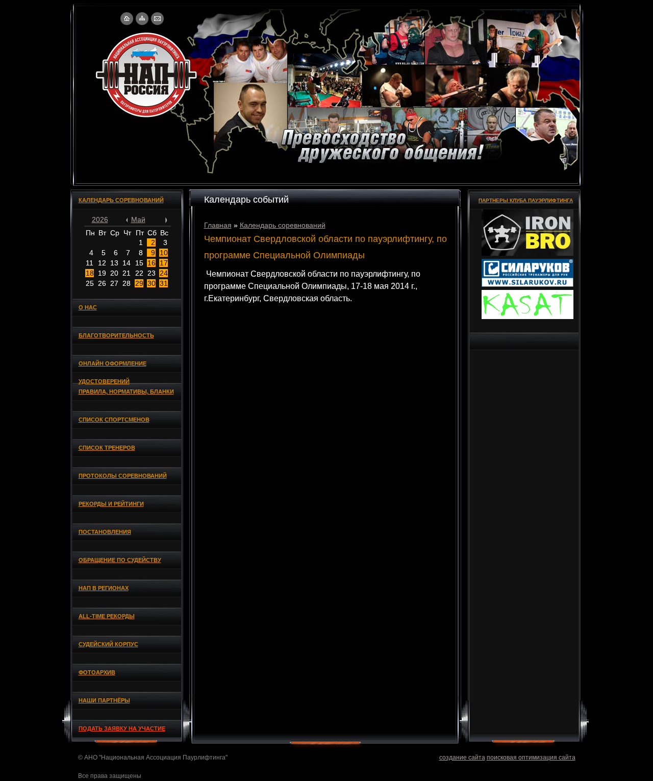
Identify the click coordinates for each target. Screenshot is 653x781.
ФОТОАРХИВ (97, 672)
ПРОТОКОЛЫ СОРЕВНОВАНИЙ (123, 476)
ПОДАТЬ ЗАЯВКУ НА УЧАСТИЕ (122, 728)
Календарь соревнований (282, 225)
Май (138, 219)
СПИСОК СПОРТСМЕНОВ (114, 420)
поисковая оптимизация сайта (531, 757)
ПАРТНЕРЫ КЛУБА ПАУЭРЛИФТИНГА (526, 200)
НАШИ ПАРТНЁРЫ (104, 700)
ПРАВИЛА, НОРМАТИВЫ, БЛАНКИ (126, 391)
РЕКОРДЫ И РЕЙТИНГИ (111, 504)
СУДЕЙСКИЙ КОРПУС (108, 644)
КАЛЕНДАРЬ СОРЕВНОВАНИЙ (121, 200)
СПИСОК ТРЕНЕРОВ (107, 448)
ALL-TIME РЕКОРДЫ (107, 616)
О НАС (88, 307)
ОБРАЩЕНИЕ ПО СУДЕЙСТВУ (120, 560)
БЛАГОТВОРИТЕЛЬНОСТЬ (116, 335)
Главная (218, 225)
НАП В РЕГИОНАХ (104, 588)
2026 (100, 219)
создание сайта (462, 757)
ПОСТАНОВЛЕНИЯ (105, 532)
